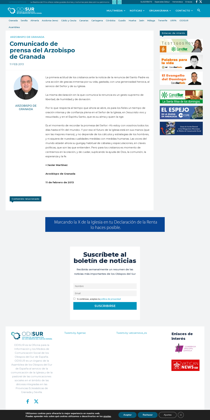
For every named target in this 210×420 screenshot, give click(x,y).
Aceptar (127, 414)
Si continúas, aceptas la (98, 299)
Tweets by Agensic (75, 332)
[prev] (114, 2)
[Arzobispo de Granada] (26, 87)
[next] (119, 2)
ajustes (107, 416)
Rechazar (148, 414)
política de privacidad (110, 299)
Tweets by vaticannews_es (131, 332)
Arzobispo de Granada (27, 37)
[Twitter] (201, 2)
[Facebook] (197, 2)
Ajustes (168, 414)
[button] (199, 10)
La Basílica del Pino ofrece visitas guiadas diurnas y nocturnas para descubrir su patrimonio (69, 2)
